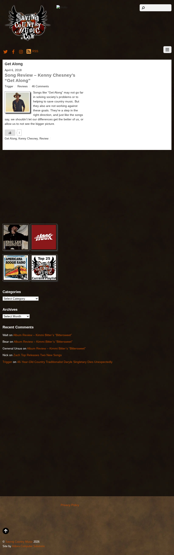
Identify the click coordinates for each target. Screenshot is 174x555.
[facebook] (13, 51)
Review (43, 138)
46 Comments (40, 86)
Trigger (9, 86)
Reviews (22, 86)
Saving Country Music (19, 541)
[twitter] (5, 51)
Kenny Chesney (28, 138)
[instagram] (21, 51)
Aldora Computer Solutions (28, 546)
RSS (35, 51)
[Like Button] (10, 132)
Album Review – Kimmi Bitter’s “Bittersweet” (42, 335)
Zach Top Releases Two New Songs (37, 355)
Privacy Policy (70, 505)
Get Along (11, 138)
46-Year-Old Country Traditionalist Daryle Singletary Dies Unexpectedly (64, 362)
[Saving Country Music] (28, 40)
